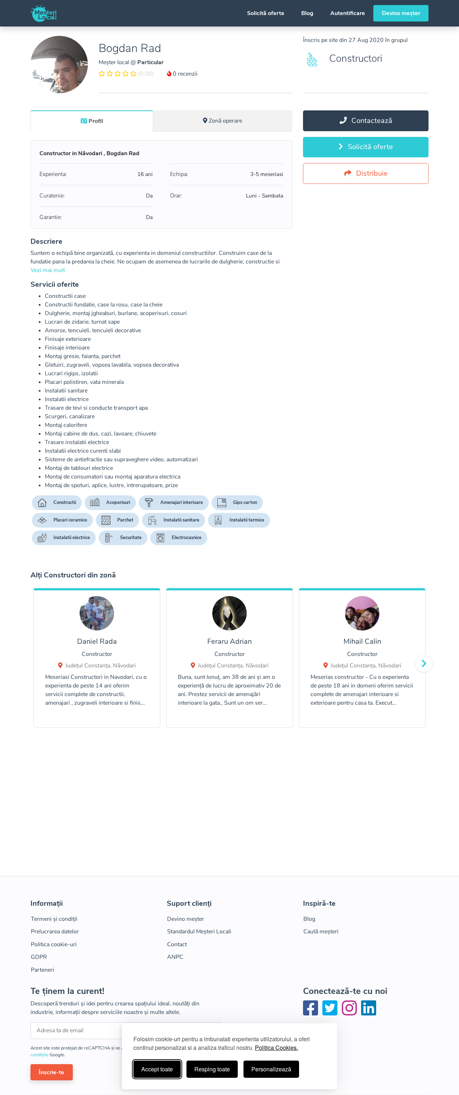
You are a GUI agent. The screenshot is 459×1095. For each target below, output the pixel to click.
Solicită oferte (265, 13)
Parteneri (42, 970)
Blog (307, 13)
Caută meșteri (321, 931)
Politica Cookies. (276, 1047)
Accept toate (157, 1069)
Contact (177, 944)
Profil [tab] (96, 121)
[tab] (91, 120)
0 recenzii (184, 74)
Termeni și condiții (54, 919)
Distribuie (371, 173)
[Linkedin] (368, 1013)
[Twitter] (331, 1013)
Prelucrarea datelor (55, 931)
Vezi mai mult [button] (47, 270)
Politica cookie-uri (54, 944)
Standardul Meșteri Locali (199, 931)
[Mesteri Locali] (43, 13)
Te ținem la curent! (67, 991)
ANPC (175, 957)
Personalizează (271, 1069)
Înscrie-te (51, 1072)
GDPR (39, 957)
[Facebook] (312, 1013)
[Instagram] (351, 1013)
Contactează (371, 120)
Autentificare (347, 13)
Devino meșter (401, 13)
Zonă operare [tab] (225, 121)
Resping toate (212, 1069)
